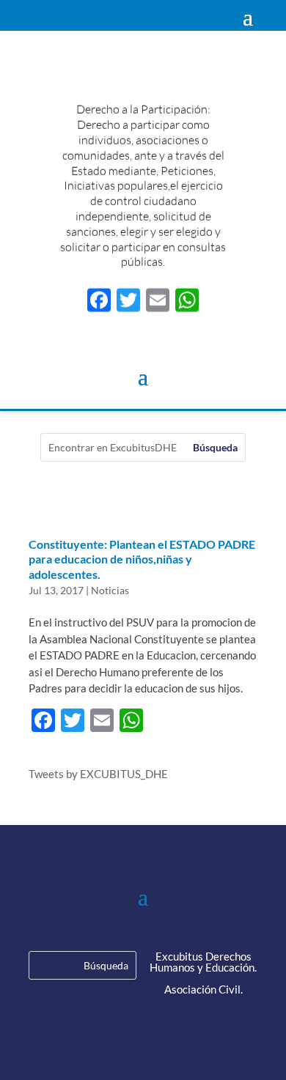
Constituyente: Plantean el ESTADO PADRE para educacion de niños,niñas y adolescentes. (142, 559)
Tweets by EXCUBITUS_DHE (98, 773)
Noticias (110, 590)
